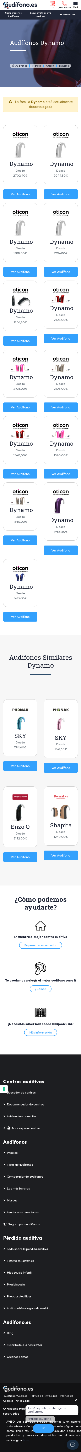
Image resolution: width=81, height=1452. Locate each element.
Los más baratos (18, 1188)
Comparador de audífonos (25, 1176)
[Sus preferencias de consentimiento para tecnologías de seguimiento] (4, 1089)
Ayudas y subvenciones (23, 1212)
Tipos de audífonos (20, 1164)
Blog (10, 1333)
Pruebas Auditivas (19, 1296)
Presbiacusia (16, 1284)
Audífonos (21, 65)
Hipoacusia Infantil (19, 1272)
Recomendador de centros (25, 1104)
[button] (52, 5)
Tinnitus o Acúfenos (20, 1260)
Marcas (36, 65)
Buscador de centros (21, 1092)
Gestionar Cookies (15, 1395)
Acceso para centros (25, 1128)
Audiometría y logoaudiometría (28, 1308)
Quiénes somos (17, 1357)
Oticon (50, 65)
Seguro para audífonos (24, 1224)
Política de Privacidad (43, 1395)
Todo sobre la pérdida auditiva (27, 1249)
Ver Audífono (20, 194)
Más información (40, 1032)
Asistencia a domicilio (21, 1116)
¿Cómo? (40, 989)
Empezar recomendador (41, 945)
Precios (12, 1153)
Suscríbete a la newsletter (24, 1345)
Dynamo (64, 65)
